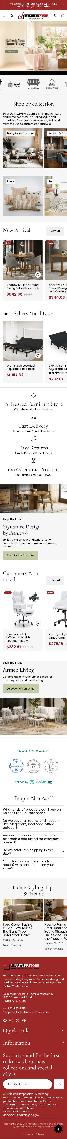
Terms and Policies (33, 1134)
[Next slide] (63, 5)
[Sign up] (59, 1084)
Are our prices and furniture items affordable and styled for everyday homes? (31, 839)
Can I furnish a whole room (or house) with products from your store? (28, 865)
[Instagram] (11, 1020)
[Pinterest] (24, 1020)
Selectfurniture (30, 1123)
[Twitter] (17, 1020)
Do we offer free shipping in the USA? (28, 852)
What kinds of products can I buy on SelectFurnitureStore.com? (32, 811)
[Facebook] (5, 1020)
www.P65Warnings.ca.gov (23, 1115)
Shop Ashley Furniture (20, 555)
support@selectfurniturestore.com (27, 1012)
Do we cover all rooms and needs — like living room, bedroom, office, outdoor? (31, 824)
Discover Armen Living (20, 688)
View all (55, 231)
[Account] (55, 16)
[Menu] (4, 16)
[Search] (12, 16)
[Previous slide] (4, 5)
